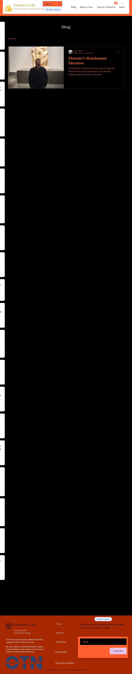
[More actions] (118, 51)
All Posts (12, 38)
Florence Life (24, 5)
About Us (60, 633)
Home (59, 624)
